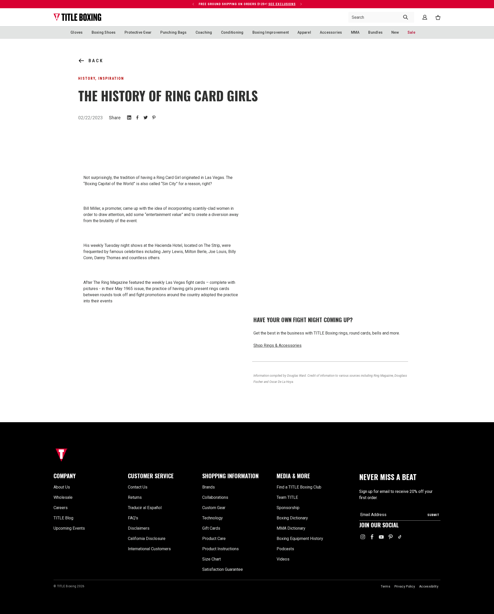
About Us (62, 487)
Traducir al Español (145, 507)
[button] (88, 476)
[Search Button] (405, 17)
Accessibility (428, 586)
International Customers (149, 548)
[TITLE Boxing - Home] (77, 17)
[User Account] (424, 17)
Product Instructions (220, 548)
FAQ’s (133, 518)
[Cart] (437, 17)
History (86, 78)
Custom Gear (213, 507)
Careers (61, 507)
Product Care (214, 538)
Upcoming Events (69, 528)
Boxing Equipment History (300, 538)
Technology (212, 518)
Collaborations (215, 497)
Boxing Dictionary (292, 518)
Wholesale (63, 497)
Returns (135, 497)
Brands (208, 487)
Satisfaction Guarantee (222, 569)
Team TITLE (287, 497)
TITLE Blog (63, 518)
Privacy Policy (404, 586)
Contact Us (137, 487)
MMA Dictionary (291, 528)
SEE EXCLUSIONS (164, 8)
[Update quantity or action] (208, 4)
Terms (385, 586)
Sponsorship (288, 507)
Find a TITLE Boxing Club (299, 487)
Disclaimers (138, 528)
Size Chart (211, 559)
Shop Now (272, 4)
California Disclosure (146, 538)
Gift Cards (211, 528)
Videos (283, 559)
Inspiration (111, 78)
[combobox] (381, 17)
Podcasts (285, 548)
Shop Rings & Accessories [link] (277, 345)
